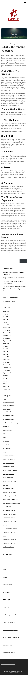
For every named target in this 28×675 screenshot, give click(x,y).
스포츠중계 (6, 607)
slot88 (4, 536)
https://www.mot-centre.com (8, 664)
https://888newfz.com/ (8, 412)
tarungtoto (5, 485)
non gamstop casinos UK (9, 539)
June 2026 (5, 317)
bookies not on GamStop (9, 492)
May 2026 (5, 319)
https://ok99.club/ (7, 584)
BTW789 (5, 525)
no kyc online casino (8, 477)
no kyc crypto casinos (8, 474)
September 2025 (7, 341)
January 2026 (6, 330)
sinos (4, 452)
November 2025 (7, 335)
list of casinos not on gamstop (10, 423)
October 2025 (6, 338)
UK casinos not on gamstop (10, 528)
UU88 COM (6, 441)
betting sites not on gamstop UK (11, 637)
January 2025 (6, 362)
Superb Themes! (14, 672)
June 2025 (5, 349)
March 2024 (6, 386)
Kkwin (4, 437)
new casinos (6, 426)
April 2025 (5, 354)
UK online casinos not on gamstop (11, 503)
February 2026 (6, 327)
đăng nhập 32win (7, 554)
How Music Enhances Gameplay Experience (14, 286)
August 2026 (6, 311)
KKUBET (5, 577)
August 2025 (6, 343)
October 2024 (6, 370)
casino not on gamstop (8, 405)
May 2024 (5, 381)
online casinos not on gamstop (10, 499)
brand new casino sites (9, 455)
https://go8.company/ (8, 402)
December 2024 (7, 365)
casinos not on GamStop (9, 481)
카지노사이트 (6, 600)
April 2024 (5, 383)
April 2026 (5, 322)
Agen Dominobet (7, 409)
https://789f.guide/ (7, 430)
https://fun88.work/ (7, 645)
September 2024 (7, 373)
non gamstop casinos (8, 415)
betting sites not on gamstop (10, 470)
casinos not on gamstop (9, 517)
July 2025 (5, 346)
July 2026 (5, 314)
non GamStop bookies (8, 547)
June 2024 (5, 378)
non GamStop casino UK (9, 615)
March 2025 (6, 357)
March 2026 (6, 325)
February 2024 (6, 389)
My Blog (5, 399)
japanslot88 (6, 444)
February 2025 (6, 359)
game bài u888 (6, 592)
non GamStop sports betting (10, 496)
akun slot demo (7, 562)
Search (5, 257)
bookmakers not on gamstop (10, 630)
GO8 (4, 434)
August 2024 (6, 375)
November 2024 (7, 367)
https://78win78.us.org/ (8, 507)
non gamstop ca (7, 448)
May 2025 (5, 351)
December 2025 (7, 333)
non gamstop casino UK (9, 510)
